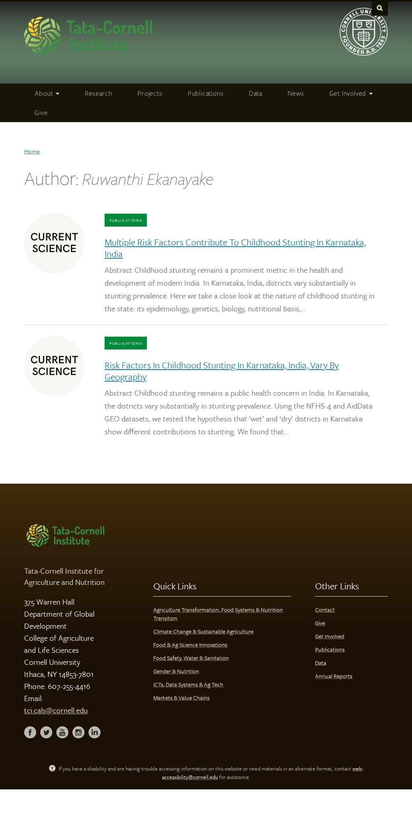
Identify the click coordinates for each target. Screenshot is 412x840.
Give (320, 623)
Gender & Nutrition (176, 671)
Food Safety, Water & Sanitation (191, 658)
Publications (330, 649)
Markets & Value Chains (181, 697)
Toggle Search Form (380, 8)
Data (320, 662)
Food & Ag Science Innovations (190, 644)
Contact (325, 609)
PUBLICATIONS (125, 220)
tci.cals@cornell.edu (56, 710)
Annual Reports (333, 676)
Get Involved (329, 636)
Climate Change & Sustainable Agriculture (203, 631)
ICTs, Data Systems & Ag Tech (188, 684)
